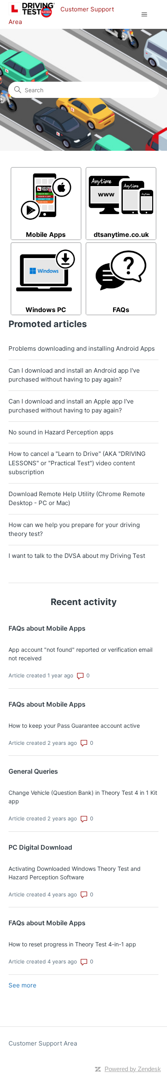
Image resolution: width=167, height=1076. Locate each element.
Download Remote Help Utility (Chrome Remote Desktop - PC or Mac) (77, 498)
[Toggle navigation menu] (144, 14)
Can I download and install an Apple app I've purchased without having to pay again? (71, 405)
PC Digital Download (40, 847)
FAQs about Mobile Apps (47, 628)
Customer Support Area (43, 1043)
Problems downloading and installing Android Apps (82, 348)
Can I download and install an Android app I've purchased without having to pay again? (74, 375)
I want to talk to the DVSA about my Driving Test (77, 556)
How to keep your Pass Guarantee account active (74, 725)
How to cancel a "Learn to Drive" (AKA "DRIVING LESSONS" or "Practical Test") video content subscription (77, 463)
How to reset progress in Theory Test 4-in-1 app (72, 944)
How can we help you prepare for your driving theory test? (74, 529)
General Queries (33, 771)
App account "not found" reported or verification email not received (80, 654)
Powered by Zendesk (133, 1068)
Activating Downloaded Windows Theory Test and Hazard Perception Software (75, 873)
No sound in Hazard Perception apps (61, 432)
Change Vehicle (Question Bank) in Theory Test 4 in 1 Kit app (83, 797)
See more (22, 985)
